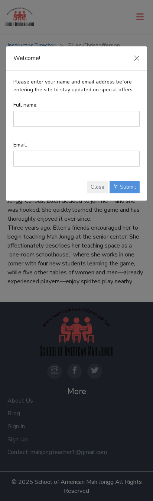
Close (97, 186)
